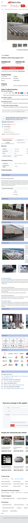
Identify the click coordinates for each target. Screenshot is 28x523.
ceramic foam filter (17, 486)
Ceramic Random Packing (18, 483)
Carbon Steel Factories (6, 504)
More (2, 513)
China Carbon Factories (19, 504)
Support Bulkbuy (13, 511)
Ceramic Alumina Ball (5, 481)
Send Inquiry (13, 68)
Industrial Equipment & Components (11, 9)
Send (12, 425)
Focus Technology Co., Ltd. (16, 517)
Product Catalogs (19, 478)
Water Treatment (4, 486)
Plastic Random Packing (6, 483)
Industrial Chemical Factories (8, 507)
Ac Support (19, 507)
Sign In (3, 134)
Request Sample (21, 71)
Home (2, 9)
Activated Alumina (17, 481)
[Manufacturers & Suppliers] (14, 2)
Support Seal (4, 511)
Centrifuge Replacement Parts (8, 498)
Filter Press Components (22, 498)
